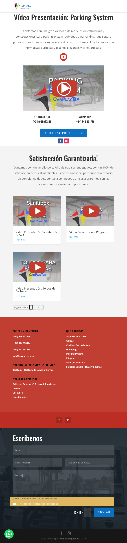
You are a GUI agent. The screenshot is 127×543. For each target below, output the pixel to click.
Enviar (104, 512)
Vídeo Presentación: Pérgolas (88, 232)
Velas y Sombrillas (76, 362)
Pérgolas (70, 358)
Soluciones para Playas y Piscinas (84, 366)
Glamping (71, 349)
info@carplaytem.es (23, 356)
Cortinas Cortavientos (78, 345)
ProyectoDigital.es (69, 538)
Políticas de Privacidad (45, 503)
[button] (9, 534)
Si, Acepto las (37, 503)
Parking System (74, 353)
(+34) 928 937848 (21, 336)
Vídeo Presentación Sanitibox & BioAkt (36, 233)
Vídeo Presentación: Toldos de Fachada (35, 290)
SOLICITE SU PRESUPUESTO (63, 133)
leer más (20, 239)
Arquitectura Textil (76, 336)
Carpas (70, 340)
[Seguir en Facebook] (60, 140)
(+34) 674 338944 (21, 343)
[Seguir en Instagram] (66, 140)
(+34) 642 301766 (84, 121)
